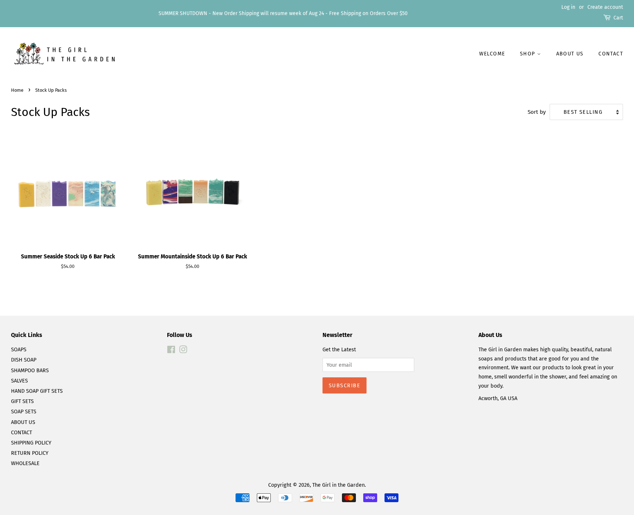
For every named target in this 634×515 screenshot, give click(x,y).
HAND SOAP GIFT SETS (37, 391)
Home (17, 90)
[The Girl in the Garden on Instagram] (183, 351)
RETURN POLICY (29, 453)
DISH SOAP (23, 359)
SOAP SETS (23, 411)
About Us (570, 54)
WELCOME (492, 54)
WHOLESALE (25, 463)
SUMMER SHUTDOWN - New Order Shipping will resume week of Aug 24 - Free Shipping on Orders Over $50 (283, 13)
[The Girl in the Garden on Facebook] (171, 351)
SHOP (528, 54)
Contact (610, 54)
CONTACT (21, 432)
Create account (605, 7)
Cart (618, 18)
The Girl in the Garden (338, 485)
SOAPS (18, 349)
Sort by (537, 112)
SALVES (19, 380)
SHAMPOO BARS (30, 370)
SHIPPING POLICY (31, 442)
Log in (568, 7)
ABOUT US (23, 422)
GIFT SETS (22, 401)
